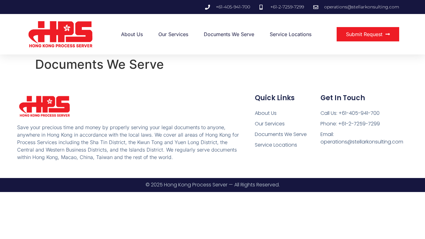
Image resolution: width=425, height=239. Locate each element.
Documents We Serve (229, 34)
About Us (132, 34)
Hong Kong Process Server (195, 184)
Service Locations (290, 34)
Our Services (173, 34)
